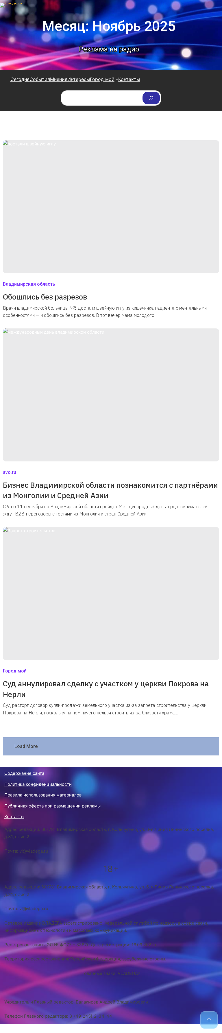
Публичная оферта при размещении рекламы (52, 806)
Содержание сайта (24, 773)
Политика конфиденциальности (38, 784)
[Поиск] (151, 98)
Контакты (14, 816)
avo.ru (9, 472)
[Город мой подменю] (117, 79)
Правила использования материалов (43, 795)
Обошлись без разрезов (45, 297)
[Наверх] (209, 1020)
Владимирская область (29, 284)
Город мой (15, 671)
